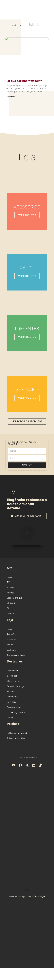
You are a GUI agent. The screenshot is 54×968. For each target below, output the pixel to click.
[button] (27, 533)
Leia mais (10, 96)
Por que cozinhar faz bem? (23, 81)
